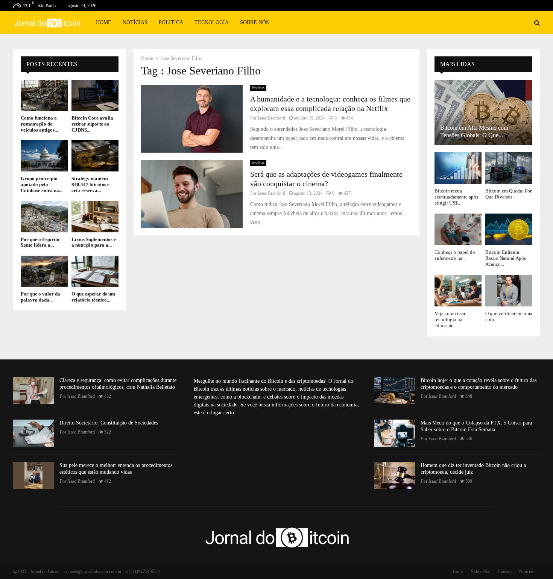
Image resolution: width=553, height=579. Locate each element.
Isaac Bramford (271, 118)
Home (103, 22)
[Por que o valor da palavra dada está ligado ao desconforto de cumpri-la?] (44, 271)
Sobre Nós (254, 22)
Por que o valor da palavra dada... (40, 297)
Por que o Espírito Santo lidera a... (40, 242)
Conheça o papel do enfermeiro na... (454, 255)
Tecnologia (211, 22)
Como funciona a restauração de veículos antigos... (39, 123)
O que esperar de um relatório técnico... (93, 297)
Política (171, 22)
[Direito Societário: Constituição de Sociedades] (33, 433)
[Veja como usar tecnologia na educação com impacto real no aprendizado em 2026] (458, 290)
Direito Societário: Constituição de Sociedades (108, 423)
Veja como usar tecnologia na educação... (449, 320)
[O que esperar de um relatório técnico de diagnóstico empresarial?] (94, 271)
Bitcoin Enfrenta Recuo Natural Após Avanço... (505, 258)
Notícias (135, 22)
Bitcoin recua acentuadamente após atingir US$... (456, 197)
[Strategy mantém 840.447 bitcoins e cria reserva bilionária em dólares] (94, 155)
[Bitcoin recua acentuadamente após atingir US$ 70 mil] (458, 167)
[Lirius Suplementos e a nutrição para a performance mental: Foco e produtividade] (94, 216)
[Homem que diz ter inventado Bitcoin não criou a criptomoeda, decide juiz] (394, 475)
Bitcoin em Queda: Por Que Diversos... (508, 194)
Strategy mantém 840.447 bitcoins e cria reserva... (90, 184)
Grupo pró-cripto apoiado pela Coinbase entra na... (41, 184)
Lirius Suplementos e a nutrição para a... (93, 242)
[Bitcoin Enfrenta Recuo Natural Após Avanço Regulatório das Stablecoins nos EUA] (508, 229)
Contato (505, 571)
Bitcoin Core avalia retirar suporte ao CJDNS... (92, 123)
